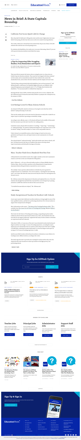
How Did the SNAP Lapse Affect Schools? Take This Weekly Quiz (67, 371)
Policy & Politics (23, 10)
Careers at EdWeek (28, 431)
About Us (27, 420)
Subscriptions (53, 422)
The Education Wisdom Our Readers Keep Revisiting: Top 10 (10, 371)
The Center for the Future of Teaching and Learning (32, 208)
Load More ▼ (40, 388)
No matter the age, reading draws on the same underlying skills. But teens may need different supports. (26, 67)
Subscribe (71, 4)
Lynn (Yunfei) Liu (45, 378)
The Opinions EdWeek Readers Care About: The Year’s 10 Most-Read (30, 371)
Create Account (10, 405)
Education (7, 15)
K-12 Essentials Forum (17, 287)
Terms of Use (40, 435)
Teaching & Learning (35, 10)
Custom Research (67, 431)
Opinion (53, 10)
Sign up (52, 266)
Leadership (14, 10)
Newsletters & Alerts (55, 424)
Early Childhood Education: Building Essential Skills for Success (12, 291)
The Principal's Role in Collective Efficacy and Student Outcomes (64, 291)
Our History (27, 424)
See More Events (40, 310)
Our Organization (28, 422)
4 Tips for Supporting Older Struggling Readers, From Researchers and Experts (25, 62)
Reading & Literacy (15, 59)
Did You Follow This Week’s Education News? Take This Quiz (49, 371)
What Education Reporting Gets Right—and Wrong (64, 55)
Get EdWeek (53, 420)
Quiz (48, 368)
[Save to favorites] (6, 37)
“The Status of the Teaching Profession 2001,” (40, 206)
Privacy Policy (48, 435)
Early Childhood (8, 287)
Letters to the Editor (42, 422)
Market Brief (65, 10)
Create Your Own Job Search (40, 344)
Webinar (46, 287)
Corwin (45, 300)
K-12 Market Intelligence (68, 429)
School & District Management (66, 287)
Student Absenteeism (38, 287)
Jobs (58, 10)
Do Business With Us (68, 420)
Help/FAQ (40, 424)
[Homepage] (40, 4)
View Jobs (9, 334)
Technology (46, 10)
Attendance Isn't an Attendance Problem (39, 290)
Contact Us (40, 420)
